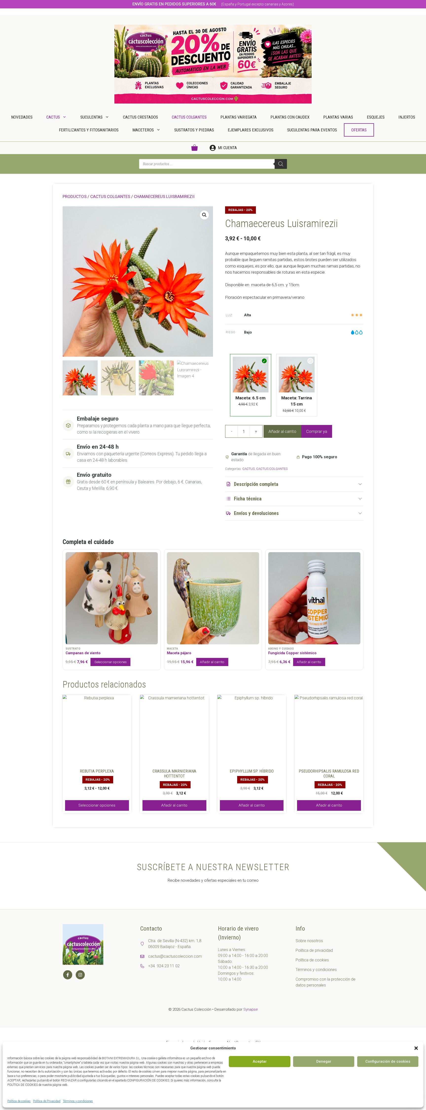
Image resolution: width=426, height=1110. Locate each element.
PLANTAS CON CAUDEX (289, 117)
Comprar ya (316, 431)
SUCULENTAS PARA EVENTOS (312, 129)
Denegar (323, 1061)
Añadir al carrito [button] (174, 805)
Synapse (250, 1009)
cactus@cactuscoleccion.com (175, 956)
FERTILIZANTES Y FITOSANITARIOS (89, 129)
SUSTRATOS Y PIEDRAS (194, 129)
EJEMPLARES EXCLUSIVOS (250, 129)
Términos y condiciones (78, 1101)
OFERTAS (359, 129)
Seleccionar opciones (110, 662)
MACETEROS (143, 129)
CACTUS (53, 117)
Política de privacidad (314, 950)
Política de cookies (19, 1101)
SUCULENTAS (91, 117)
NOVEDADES (22, 117)
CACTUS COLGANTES (189, 117)
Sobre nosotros (309, 940)
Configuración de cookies (387, 1061)
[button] (416, 1048)
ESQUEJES (376, 117)
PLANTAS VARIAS (338, 117)
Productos (75, 196)
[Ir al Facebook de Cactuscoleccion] (68, 975)
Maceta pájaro (179, 653)
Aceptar (260, 1061)
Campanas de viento (83, 653)
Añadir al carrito (282, 431)
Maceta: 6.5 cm (250, 397)
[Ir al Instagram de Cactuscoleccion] (80, 975)
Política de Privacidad (46, 1101)
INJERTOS (406, 117)
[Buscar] (281, 164)
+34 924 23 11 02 (164, 966)
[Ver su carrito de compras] (194, 148)
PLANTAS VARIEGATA (238, 117)
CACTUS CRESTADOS (140, 117)
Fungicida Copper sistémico (292, 653)
